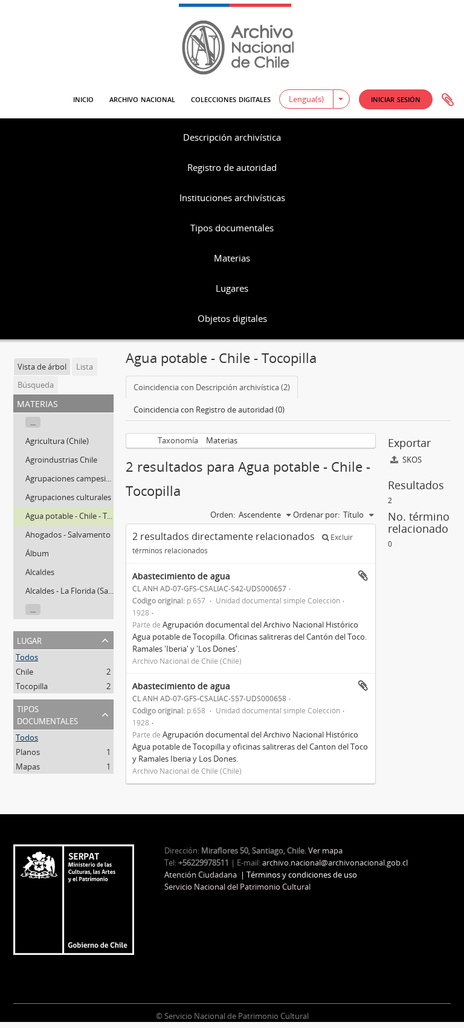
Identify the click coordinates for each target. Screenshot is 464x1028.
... (33, 422)
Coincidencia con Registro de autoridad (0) (209, 409)
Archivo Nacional (142, 98)
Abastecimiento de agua (181, 576)
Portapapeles (448, 100)
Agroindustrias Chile (61, 459)
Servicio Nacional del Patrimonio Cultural (237, 886)
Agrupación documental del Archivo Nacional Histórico (260, 624)
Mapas (28, 766)
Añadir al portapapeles (363, 576)
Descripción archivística (232, 137)
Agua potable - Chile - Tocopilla (80, 515)
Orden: (222, 514)
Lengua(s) (306, 99)
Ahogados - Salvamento (68, 534)
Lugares (232, 288)
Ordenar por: (316, 514)
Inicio (83, 98)
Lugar (29, 639)
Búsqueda (36, 384)
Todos (27, 657)
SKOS (411, 459)
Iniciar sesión (395, 98)
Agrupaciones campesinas (71, 478)
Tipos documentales (232, 228)
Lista (84, 366)
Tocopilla (32, 686)
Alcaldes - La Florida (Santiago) (79, 590)
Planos (28, 752)
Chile (24, 671)
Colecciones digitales (231, 98)
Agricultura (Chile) (57, 440)
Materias (232, 258)
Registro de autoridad (232, 167)
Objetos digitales (232, 318)
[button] (396, 99)
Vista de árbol (42, 366)
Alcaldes (39, 572)
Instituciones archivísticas (232, 197)
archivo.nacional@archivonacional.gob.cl (335, 862)
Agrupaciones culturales (68, 497)
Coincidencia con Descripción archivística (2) (212, 387)
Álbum (37, 553)
